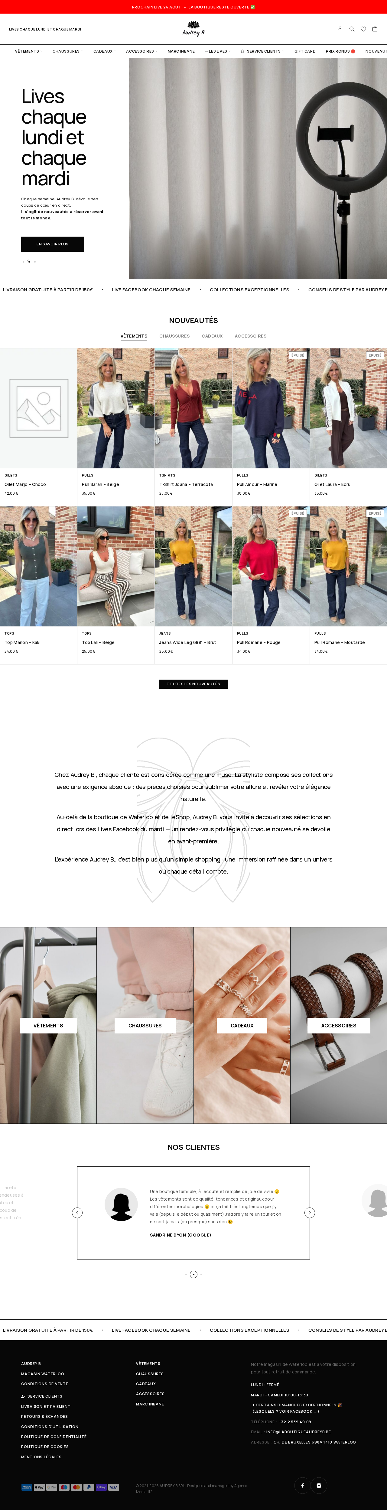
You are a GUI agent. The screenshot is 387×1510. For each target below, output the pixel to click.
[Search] (352, 29)
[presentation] (77, 1213)
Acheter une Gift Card (62, 213)
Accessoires (140, 51)
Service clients (264, 51)
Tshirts (167, 475)
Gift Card (305, 51)
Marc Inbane (181, 51)
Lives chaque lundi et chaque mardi (45, 29)
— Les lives (216, 51)
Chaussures (66, 51)
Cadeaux (103, 51)
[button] (23, 262)
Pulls (87, 475)
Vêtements (27, 51)
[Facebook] (302, 1485)
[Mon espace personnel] (340, 29)
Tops (9, 633)
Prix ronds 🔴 (340, 51)
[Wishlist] (363, 29)
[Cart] (375, 29)
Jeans (165, 633)
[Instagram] (319, 1485)
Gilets (11, 475)
